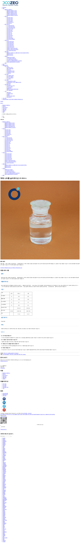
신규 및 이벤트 (11, 99)
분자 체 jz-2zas (9, 30)
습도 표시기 (9, 97)
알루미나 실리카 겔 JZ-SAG (12, 48)
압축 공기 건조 (10, 67)
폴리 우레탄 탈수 (10, 68)
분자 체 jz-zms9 (10, 20)
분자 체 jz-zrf (9, 32)
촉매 (6, 63)
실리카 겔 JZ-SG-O (10, 47)
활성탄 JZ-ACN (8, 166)
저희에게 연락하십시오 (18, 99)
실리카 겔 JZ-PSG (10, 44)
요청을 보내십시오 (4, 361)
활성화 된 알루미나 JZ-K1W (12, 15)
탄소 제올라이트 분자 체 (5, 414)
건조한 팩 (9, 73)
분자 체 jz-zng (9, 33)
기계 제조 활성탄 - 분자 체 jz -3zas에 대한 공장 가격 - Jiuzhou (14, 354)
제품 (3, 8)
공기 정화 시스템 (10, 75)
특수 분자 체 (7, 24)
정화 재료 (6, 51)
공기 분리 (6, 74)
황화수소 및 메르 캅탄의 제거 (12, 89)
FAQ (3, 64)
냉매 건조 (9, 69)
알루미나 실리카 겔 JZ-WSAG (12, 49)
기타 (6, 91)
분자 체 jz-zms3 (10, 17)
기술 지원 (4, 98)
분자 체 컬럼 (25, 414)
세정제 (6, 56)
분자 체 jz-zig (9, 36)
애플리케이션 (5, 65)
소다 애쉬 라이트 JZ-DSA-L (12, 59)
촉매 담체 (9, 92)
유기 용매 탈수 (10, 90)
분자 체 (6, 16)
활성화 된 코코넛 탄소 (40, 414)
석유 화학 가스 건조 (11, 85)
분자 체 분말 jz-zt (10, 22)
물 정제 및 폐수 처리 (11, 95)
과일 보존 (9, 83)
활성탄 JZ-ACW (10, 55)
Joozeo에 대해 (5, 99)
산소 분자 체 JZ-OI (10, 25)
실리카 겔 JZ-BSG (10, 42)
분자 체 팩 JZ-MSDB (11, 39)
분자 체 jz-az (9, 23)
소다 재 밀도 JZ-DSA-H (11, 58)
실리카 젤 (6, 40)
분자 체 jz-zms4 (10, 18)
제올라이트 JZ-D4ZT (11, 57)
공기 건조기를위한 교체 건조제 (16, 414)
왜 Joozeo (4, 7)
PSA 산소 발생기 (10, 77)
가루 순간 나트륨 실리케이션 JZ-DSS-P (14, 60)
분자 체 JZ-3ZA (10, 31)
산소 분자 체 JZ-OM (11, 26)
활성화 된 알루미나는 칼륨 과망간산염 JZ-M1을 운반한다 (18, 52)
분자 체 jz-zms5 (10, 19)
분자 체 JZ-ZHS (10, 35)
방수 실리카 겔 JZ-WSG (11, 50)
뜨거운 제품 (24, 413)
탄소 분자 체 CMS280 (32, 414)
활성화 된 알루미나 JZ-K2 (12, 11)
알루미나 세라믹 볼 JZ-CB (12, 14)
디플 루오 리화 (10, 93)
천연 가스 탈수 (10, 86)
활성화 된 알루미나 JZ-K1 (12, 10)
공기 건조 (6, 66)
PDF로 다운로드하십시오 (17, 267)
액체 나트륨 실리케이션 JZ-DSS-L (13, 61)
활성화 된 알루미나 (8, 9)
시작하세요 (2, 368)
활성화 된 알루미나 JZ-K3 (10, 125)
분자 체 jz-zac (9, 34)
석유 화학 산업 (7, 84)
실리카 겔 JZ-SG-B (8, 158)
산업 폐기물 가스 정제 (11, 81)
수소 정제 (9, 78)
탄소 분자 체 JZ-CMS (11, 27)
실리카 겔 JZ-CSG (10, 43)
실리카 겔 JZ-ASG (10, 41)
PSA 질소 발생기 (10, 76)
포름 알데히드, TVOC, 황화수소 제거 (14, 82)
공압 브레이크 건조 (10, 70)
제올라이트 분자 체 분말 (50, 414)
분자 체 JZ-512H (10, 28)
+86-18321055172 (3, 416)
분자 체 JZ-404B (8, 150)
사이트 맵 (29, 413)
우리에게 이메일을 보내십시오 (6, 267)
